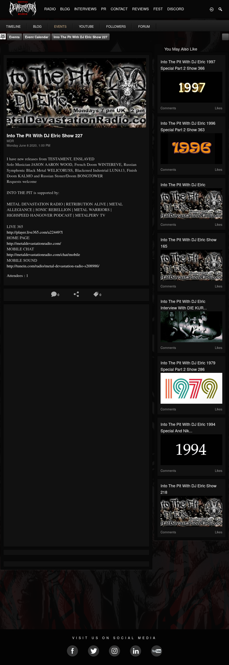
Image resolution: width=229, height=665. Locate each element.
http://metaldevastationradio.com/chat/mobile (43, 254)
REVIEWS (140, 8)
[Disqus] (76, 367)
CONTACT (119, 8)
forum (144, 26)
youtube (86, 26)
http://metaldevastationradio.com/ (34, 243)
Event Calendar (36, 37)
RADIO (50, 8)
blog (37, 26)
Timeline (13, 26)
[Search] (220, 9)
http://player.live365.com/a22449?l (35, 232)
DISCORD (175, 8)
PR (103, 8)
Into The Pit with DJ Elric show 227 (80, 37)
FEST (158, 8)
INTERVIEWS (85, 8)
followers (116, 26)
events (60, 26)
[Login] (211, 9)
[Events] (4, 48)
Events (14, 37)
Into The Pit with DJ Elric (183, 184)
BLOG (65, 8)
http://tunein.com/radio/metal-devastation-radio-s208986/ (53, 265)
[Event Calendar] (225, 36)
